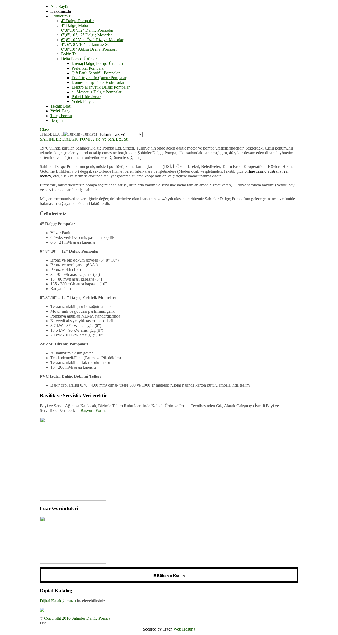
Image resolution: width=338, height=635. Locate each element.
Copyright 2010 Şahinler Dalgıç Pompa (77, 618)
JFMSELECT (51, 134)
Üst (43, 623)
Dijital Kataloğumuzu (58, 601)
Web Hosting (184, 629)
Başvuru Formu (94, 410)
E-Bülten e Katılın (169, 576)
